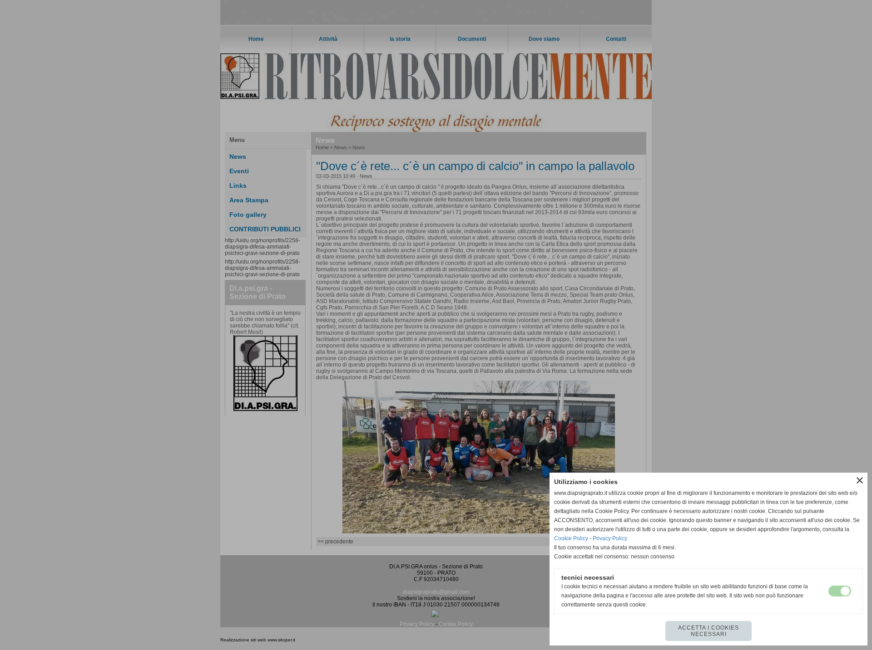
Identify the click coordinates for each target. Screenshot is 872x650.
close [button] (859, 480)
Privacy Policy (610, 538)
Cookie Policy (571, 538)
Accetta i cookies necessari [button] (708, 631)
